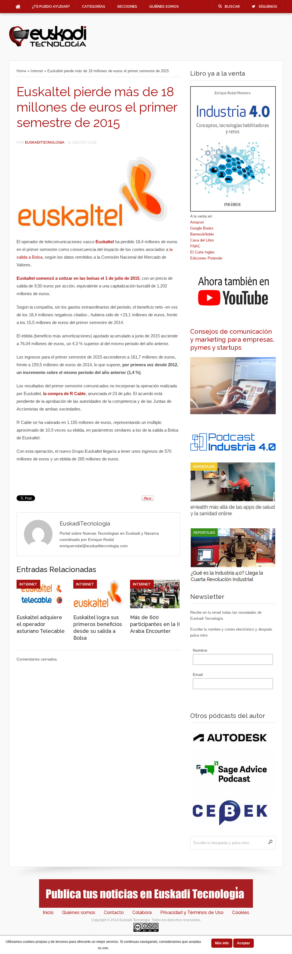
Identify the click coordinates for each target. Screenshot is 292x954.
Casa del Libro (202, 240)
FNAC (195, 246)
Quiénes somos (164, 6)
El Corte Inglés (202, 252)
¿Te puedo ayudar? (51, 6)
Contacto (114, 912)
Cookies (240, 912)
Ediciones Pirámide (206, 258)
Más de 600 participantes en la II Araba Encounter (155, 624)
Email (198, 674)
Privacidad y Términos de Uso (192, 912)
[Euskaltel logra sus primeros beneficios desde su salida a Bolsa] (98, 607)
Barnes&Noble (202, 234)
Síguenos (268, 6)
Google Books (202, 228)
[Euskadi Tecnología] (47, 46)
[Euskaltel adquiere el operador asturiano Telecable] (41, 607)
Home (21, 71)
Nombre (200, 650)
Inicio (48, 912)
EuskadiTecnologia (44, 142)
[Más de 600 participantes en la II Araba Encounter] (155, 607)
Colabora (142, 912)
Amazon (197, 222)
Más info (222, 943)
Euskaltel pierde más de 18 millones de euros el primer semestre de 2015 (97, 107)
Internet (37, 71)
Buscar (232, 6)
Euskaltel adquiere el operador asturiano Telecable (41, 624)
